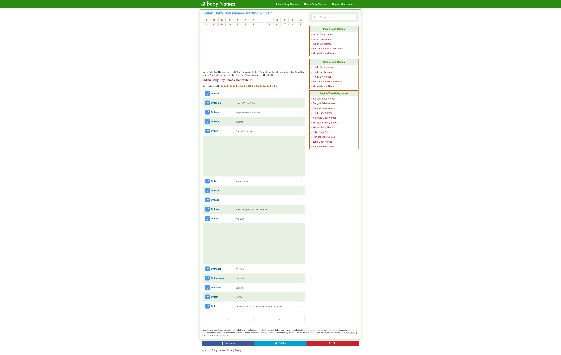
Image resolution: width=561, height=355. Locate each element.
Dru (275, 86)
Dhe (245, 86)
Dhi (249, 86)
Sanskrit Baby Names (324, 98)
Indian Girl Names (322, 43)
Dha (241, 86)
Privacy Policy (233, 350)
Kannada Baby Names (324, 117)
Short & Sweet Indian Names (328, 48)
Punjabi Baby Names (324, 136)
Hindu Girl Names (322, 76)
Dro (271, 86)
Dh (237, 86)
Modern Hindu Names (324, 86)
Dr (261, 86)
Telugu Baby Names (323, 146)
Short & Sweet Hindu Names (328, 81)
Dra (264, 86)
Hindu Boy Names (322, 72)
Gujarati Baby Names (324, 108)
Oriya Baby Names (322, 132)
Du (234, 86)
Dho (253, 86)
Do (231, 86)
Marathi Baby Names (324, 127)
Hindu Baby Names (315, 4)
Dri (268, 86)
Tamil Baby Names (322, 141)
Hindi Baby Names (322, 113)
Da (222, 86)
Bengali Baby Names (324, 103)
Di (228, 86)
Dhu (257, 86)
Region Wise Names (343, 4)
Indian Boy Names (322, 39)
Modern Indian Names (324, 53)
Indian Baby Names (287, 4)
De (225, 86)
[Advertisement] (254, 48)
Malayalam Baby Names (325, 122)
